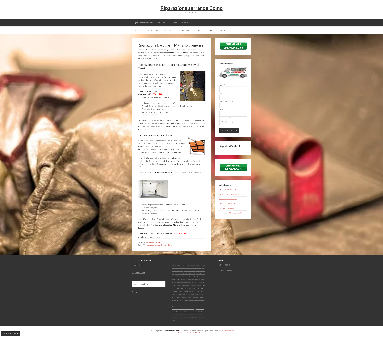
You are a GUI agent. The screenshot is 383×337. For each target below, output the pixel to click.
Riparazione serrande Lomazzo (182, 311)
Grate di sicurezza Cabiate (177, 271)
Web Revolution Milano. (226, 331)
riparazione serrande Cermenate (191, 306)
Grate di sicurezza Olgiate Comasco (179, 297)
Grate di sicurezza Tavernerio (189, 300)
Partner (135, 292)
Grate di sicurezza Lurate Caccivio (182, 291)
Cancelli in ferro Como (177, 265)
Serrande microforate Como (229, 194)
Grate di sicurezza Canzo (180, 273)
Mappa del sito (138, 272)
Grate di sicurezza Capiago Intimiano (194, 273)
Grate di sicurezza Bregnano (197, 268)
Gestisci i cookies (10, 334)
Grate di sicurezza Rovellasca (194, 297)
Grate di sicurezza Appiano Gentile (183, 268)
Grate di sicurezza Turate (182, 303)
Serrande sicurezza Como (228, 203)
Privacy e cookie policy (186, 332)
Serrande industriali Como (228, 199)
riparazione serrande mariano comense (184, 314)
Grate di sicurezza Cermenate (187, 276)
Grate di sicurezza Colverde (183, 279)
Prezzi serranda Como (226, 208)
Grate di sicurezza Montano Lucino (184, 294)
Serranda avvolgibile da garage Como (231, 213)
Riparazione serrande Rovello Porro (187, 317)
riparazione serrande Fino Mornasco (186, 309)
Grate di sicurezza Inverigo (195, 285)
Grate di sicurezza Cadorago (190, 271)
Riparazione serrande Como (191, 8)
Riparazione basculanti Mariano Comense (161, 245)
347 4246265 (226, 265)
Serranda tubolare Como (227, 189)
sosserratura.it (137, 265)
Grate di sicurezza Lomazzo (186, 288)
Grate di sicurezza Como (194, 279)
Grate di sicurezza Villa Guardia (196, 303)
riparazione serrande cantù (178, 306)
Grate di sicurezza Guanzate (182, 285)
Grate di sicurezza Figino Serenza (185, 282)
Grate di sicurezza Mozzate (198, 294)
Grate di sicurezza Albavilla (188, 265)
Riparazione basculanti (153, 242)
